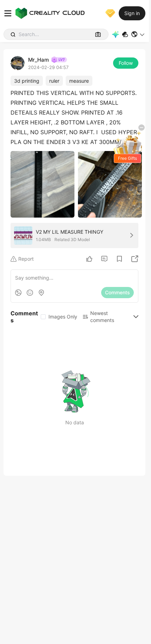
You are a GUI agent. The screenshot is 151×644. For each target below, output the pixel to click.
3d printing (26, 81)
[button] (138, 34)
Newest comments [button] (102, 316)
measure (79, 81)
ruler (54, 81)
